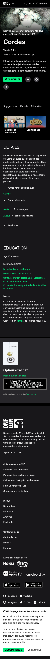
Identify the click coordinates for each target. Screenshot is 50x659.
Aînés (6, 209)
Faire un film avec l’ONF (15, 486)
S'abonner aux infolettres (15, 469)
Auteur (6, 215)
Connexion (31, 394)
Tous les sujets (21, 209)
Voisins (20, 321)
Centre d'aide (10, 537)
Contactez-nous (11, 532)
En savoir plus (34, 650)
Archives (7, 517)
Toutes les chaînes (24, 215)
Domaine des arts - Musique (16, 269)
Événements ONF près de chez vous (21, 480)
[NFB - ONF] (6, 4)
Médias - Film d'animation (15, 273)
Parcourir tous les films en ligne (19, 475)
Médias (7, 542)
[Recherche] (25, 3)
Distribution (9, 506)
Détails (24, 106)
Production (8, 522)
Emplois (7, 548)
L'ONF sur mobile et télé (15, 557)
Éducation (36, 106)
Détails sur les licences (14, 375)
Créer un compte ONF (14, 464)
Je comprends (13, 650)
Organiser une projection (15, 491)
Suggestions (10, 106)
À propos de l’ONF (12, 452)
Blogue (6, 501)
